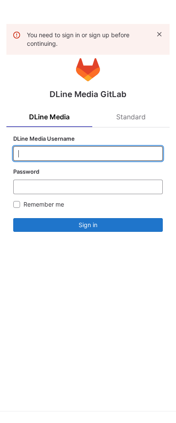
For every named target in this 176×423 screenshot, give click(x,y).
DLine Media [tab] (49, 116)
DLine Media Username (44, 138)
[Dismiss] (159, 34)
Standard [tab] (131, 116)
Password (26, 171)
